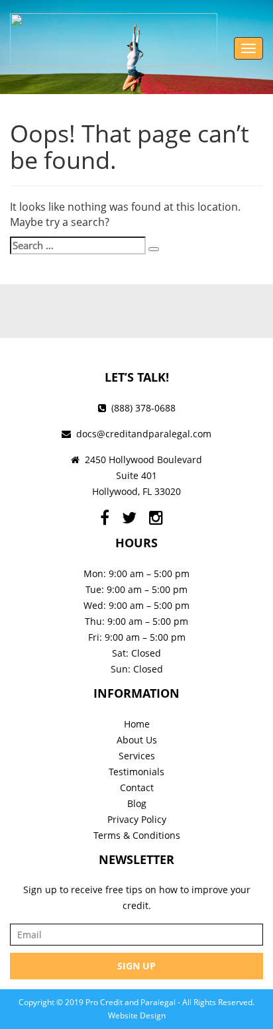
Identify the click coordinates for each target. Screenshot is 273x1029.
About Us (137, 739)
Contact (137, 787)
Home (137, 724)
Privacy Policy (136, 819)
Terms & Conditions (136, 835)
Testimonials (136, 771)
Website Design (137, 1015)
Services (137, 755)
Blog (136, 803)
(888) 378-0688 (143, 408)
